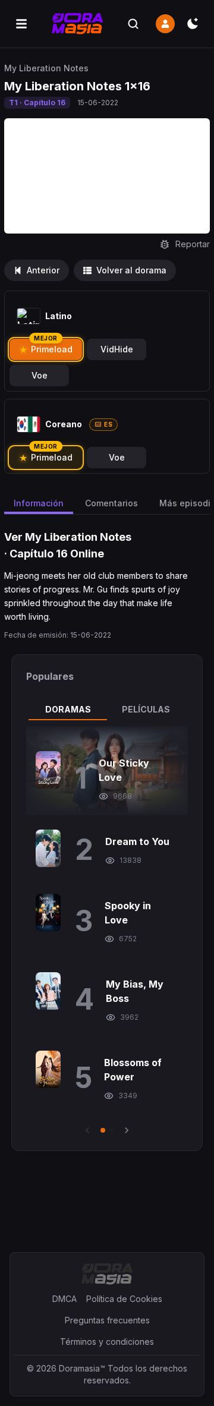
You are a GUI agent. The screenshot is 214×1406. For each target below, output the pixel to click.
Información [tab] (39, 503)
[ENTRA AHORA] (165, 23)
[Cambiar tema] (192, 23)
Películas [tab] (146, 709)
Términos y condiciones (107, 1341)
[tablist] (107, 709)
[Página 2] (111, 1130)
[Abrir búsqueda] (133, 23)
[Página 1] (102, 1130)
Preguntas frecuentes (107, 1320)
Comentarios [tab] (111, 503)
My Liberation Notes (46, 68)
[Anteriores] (87, 1130)
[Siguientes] (127, 1130)
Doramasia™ (82, 1368)
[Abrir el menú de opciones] (21, 23)
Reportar (192, 244)
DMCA (64, 1299)
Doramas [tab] (68, 709)
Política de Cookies (124, 1299)
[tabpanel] (107, 931)
